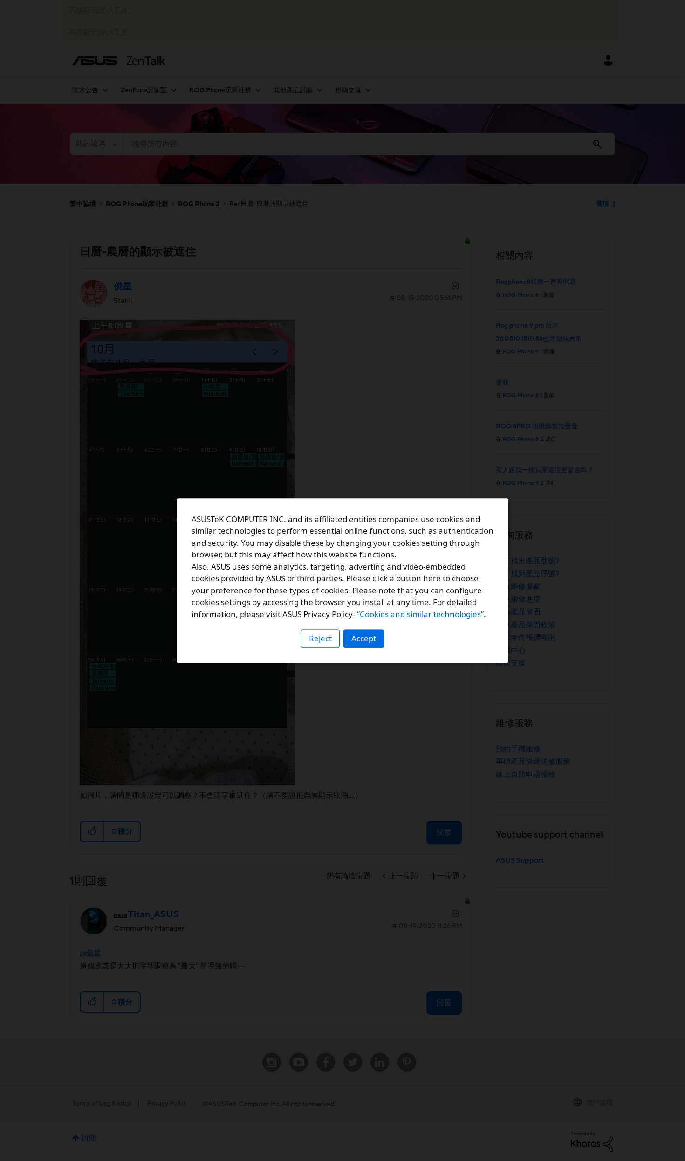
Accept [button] (363, 638)
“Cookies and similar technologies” (420, 614)
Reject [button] (320, 638)
